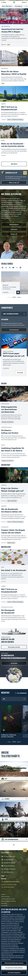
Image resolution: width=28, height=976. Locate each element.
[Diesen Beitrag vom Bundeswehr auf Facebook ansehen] (18, 292)
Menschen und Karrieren (7, 422)
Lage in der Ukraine (11, 500)
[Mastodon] (20, 267)
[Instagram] (9, 267)
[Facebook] (2, 267)
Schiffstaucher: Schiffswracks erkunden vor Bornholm (8, 735)
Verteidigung (18, 6)
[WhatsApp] (6, 267)
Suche (23, 2)
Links (2, 876)
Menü (4, 2)
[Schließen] (25, 173)
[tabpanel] (14, 349)
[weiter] (27, 6)
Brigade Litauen (11, 542)
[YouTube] (13, 267)
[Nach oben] (25, 850)
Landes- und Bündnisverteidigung (15, 119)
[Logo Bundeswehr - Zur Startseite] (14, 2)
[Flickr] (17, 267)
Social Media (5, 853)
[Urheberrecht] (26, 10)
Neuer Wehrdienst (7, 6)
